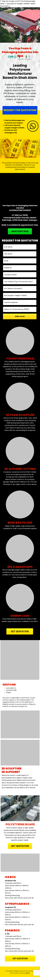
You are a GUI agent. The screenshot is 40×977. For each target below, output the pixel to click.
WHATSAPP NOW (20, 231)
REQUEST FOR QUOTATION (19, 110)
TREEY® (28, 973)
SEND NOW (20, 316)
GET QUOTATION (20, 631)
